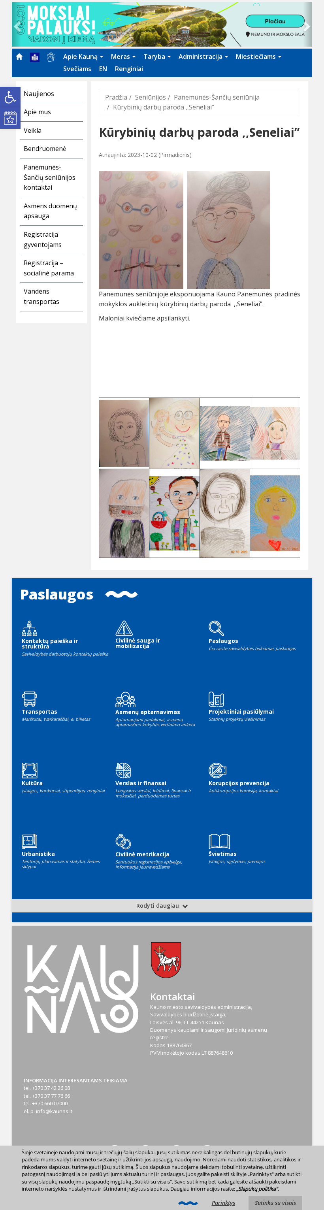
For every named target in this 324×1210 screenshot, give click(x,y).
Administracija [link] (201, 56)
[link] (10, 97)
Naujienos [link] (39, 93)
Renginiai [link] (129, 68)
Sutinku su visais (275, 1202)
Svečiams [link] (77, 68)
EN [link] (103, 68)
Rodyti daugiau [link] (158, 905)
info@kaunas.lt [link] (54, 1111)
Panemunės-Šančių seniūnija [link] (217, 97)
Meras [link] (121, 56)
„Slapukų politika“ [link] (257, 1188)
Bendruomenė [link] (45, 148)
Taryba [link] (155, 56)
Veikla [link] (32, 130)
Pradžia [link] (116, 97)
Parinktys (223, 1202)
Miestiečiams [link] (256, 56)
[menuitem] (19, 56)
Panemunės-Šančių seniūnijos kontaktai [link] (49, 177)
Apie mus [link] (37, 111)
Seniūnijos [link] (150, 97)
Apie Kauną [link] (81, 56)
